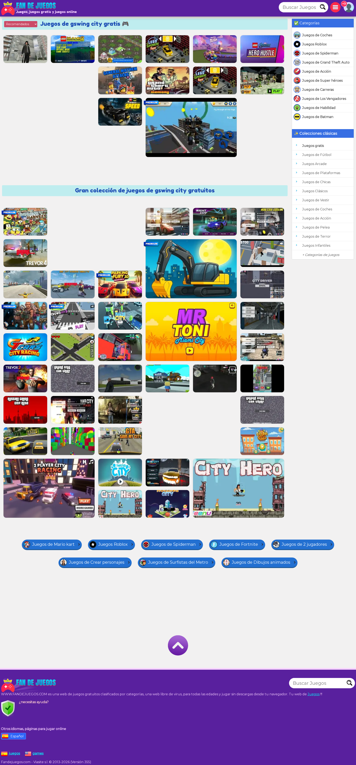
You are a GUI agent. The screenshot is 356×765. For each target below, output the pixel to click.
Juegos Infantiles (316, 246)
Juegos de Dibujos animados (261, 562)
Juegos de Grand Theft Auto (326, 62)
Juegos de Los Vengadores (324, 99)
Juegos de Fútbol (316, 155)
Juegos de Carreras (318, 90)
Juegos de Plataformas (321, 173)
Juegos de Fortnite (238, 544)
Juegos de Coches (317, 35)
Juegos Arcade (314, 164)
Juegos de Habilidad (319, 108)
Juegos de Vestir (315, 200)
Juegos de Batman (317, 117)
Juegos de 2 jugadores (304, 544)
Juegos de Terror (316, 236)
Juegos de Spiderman (320, 53)
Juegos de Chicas (316, 182)
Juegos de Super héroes (322, 81)
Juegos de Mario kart (53, 544)
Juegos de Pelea (316, 227)
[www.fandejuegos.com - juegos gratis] (29, 685)
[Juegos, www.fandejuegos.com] (29, 8)
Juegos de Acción (316, 71)
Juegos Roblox (314, 44)
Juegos (314, 694)
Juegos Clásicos (315, 191)
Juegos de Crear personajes (96, 562)
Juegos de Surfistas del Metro (178, 562)
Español (17, 736)
